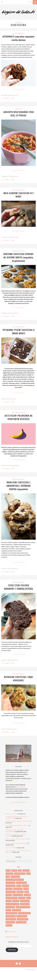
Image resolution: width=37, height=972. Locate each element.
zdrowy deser (10, 922)
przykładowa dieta (11, 898)
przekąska (27, 894)
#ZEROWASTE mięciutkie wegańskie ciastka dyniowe (18, 38)
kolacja (26, 888)
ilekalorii (25, 885)
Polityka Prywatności (12, 937)
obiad (26, 891)
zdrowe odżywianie (24, 913)
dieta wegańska (10, 885)
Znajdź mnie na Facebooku (18, 802)
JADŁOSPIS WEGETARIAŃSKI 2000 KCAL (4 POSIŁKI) (18, 113)
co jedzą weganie (20, 873)
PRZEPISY (22, 33)
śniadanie (9, 925)
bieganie (14, 870)
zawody (8, 910)
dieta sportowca (21, 882)
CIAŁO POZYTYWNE (10, 848)
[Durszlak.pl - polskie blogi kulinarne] (11, 931)
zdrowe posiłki (10, 916)
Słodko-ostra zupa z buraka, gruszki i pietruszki (18, 839)
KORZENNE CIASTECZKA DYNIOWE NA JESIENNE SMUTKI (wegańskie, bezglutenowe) (18, 257)
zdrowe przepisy (22, 916)
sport (28, 898)
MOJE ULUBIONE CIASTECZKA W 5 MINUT (19, 194)
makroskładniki (10, 891)
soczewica (22, 898)
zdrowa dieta (16, 910)
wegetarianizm (25, 904)
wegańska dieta (24, 901)
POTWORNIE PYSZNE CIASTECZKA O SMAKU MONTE (18, 331)
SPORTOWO (15, 412)
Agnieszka (15, 95)
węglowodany (10, 907)
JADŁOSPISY (18, 109)
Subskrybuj (12, 950)
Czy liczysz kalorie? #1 (11, 814)
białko (8, 870)
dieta (7, 876)
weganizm (15, 901)
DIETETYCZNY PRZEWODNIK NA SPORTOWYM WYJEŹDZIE (18, 417)
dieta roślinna (10, 882)
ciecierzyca (9, 873)
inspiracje (9, 888)
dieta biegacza (15, 876)
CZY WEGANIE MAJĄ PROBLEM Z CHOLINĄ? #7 (17, 825)
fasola (19, 885)
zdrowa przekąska (11, 913)
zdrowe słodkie (10, 919)
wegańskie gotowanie (12, 904)
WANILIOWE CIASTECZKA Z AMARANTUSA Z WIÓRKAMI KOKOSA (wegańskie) (18, 486)
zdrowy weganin (21, 922)
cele (20, 870)
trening (8, 901)
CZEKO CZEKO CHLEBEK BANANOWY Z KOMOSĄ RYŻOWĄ (18, 587)
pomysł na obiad (17, 894)
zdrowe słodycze (22, 919)
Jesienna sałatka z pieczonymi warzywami (17, 843)
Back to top (31, 969)
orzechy (8, 894)
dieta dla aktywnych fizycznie (14, 879)
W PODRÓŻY (22, 412)
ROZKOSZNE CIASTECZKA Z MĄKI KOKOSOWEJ (18, 678)
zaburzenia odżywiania (22, 907)
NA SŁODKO (15, 33)
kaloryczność (18, 888)
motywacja (20, 891)
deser (28, 873)
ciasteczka (26, 870)
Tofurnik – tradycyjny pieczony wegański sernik (18, 821)
